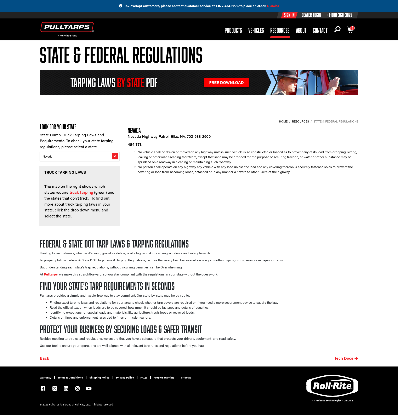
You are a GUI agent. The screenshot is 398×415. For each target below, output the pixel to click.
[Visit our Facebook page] (43, 389)
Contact (320, 30)
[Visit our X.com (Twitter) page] (54, 389)
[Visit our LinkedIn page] (66, 389)
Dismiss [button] (273, 5)
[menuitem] (47, 377)
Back (44, 358)
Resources (280, 30)
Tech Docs (343, 358)
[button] (337, 30)
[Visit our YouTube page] (89, 389)
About (301, 30)
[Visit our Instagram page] (77, 389)
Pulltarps (51, 274)
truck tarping (81, 192)
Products (233, 30)
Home (283, 121)
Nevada (47, 156)
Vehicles (256, 30)
